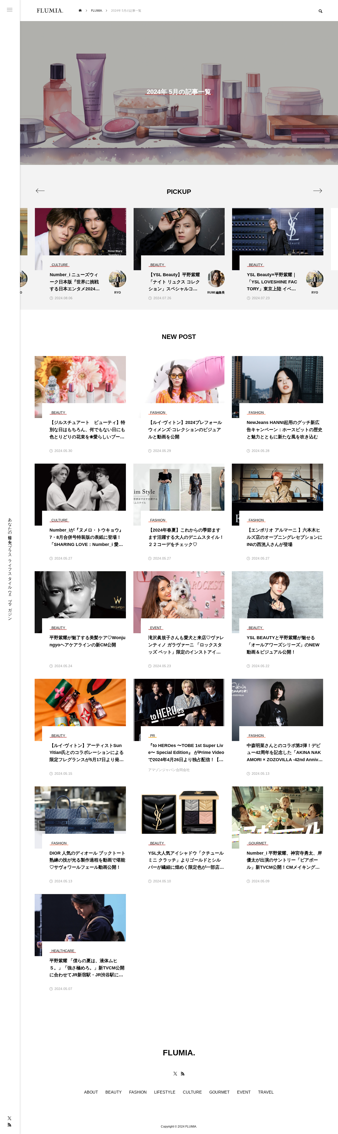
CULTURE (192, 1092)
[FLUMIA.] (50, 10)
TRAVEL (266, 1092)
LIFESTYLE (164, 1092)
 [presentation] (317, 190)
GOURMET (219, 1092)
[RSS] (9, 1125)
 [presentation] (40, 190)
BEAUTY (113, 1092)
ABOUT (91, 1092)
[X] (9, 1118)
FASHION (138, 1092)
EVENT (244, 1092)
